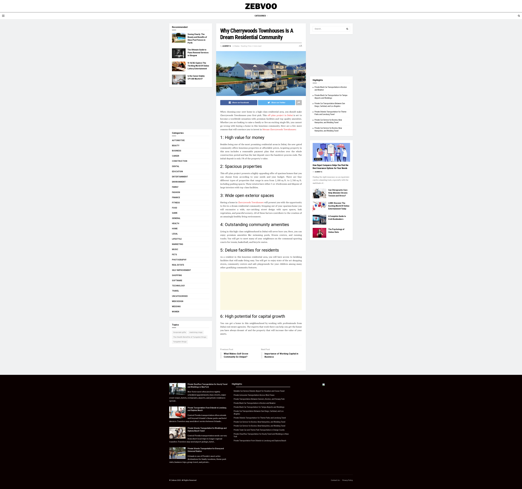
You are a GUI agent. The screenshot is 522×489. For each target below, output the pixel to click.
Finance (176, 197)
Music (175, 249)
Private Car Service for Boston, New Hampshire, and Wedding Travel (259, 422)
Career (175, 156)
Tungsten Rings (180, 342)
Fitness (176, 203)
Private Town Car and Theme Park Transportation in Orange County (259, 430)
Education (177, 171)
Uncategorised (180, 296)
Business (176, 151)
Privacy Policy (347, 480)
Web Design (177, 301)
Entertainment (180, 177)
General (176, 218)
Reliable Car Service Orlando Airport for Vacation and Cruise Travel (259, 391)
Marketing (177, 244)
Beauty (175, 145)
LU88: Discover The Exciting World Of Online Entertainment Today (338, 206)
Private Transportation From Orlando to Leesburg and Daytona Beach (260, 441)
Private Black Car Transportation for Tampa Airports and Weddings (259, 407)
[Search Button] (347, 29)
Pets (174, 254)
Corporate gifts (179, 332)
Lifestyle (177, 239)
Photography (179, 260)
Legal (175, 234)
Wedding (176, 306)
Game (174, 213)
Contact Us (335, 480)
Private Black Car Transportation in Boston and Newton (255, 403)
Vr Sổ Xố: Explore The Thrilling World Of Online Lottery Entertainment (198, 66)
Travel (175, 291)
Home (237, 46)
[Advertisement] (261, 291)
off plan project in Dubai (280, 115)
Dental (175, 166)
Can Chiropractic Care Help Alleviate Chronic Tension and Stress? (338, 193)
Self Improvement (181, 270)
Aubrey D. (226, 46)
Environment (179, 182)
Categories (260, 16)
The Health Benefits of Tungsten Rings (189, 337)
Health (175, 223)
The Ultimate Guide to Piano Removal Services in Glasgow (198, 53)
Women (175, 312)
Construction (179, 161)
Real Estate (178, 265)
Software (177, 280)
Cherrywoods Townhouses (251, 202)
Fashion (176, 192)
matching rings (195, 332)
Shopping (177, 275)
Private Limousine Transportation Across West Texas (254, 395)
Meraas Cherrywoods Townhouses (279, 129)
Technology (178, 286)
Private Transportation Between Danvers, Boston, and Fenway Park (259, 399)
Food (174, 208)
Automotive (178, 140)
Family (175, 187)
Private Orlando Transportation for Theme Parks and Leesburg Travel (260, 418)
